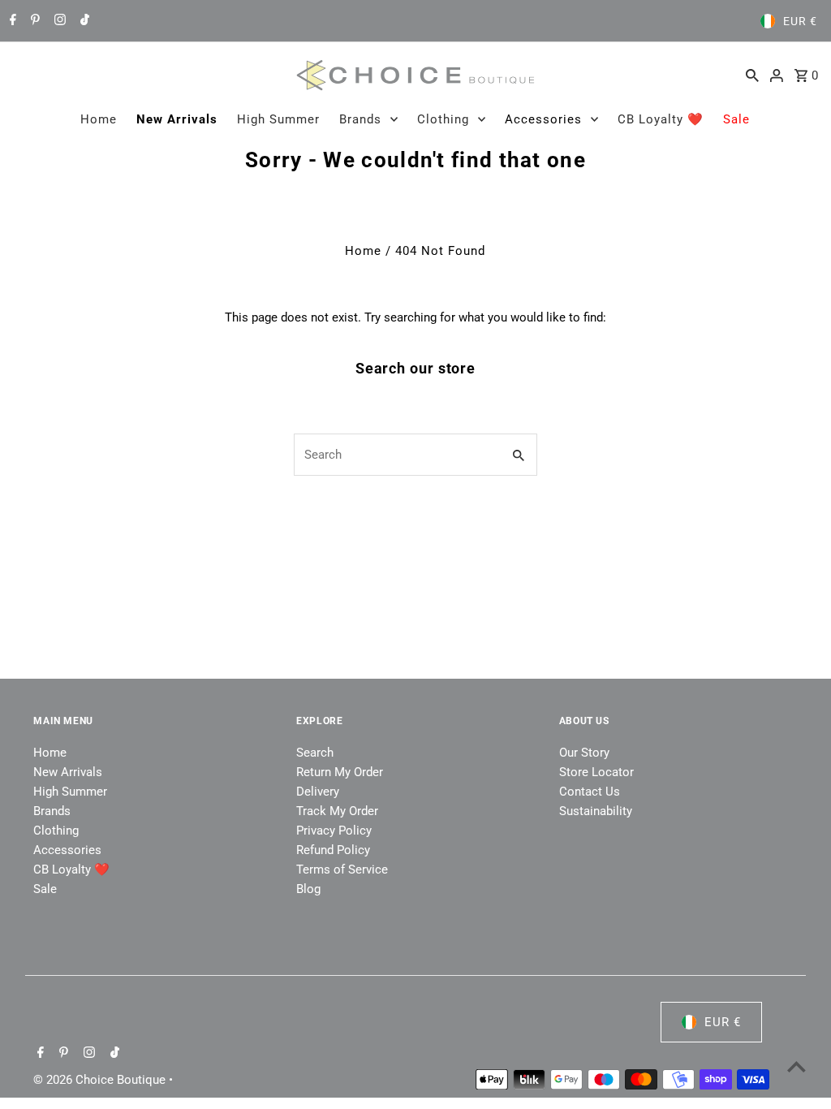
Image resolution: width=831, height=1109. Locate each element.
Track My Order (337, 811)
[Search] (752, 74)
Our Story (584, 752)
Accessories (543, 119)
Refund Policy (333, 850)
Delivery (317, 791)
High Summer (278, 119)
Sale (736, 119)
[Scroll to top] (796, 1066)
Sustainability (595, 811)
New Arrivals (176, 119)
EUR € (800, 21)
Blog (308, 889)
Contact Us (589, 791)
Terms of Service (342, 869)
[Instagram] (58, 21)
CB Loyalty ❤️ (661, 119)
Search (315, 752)
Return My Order (339, 772)
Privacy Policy (334, 830)
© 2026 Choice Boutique (101, 1079)
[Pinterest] (33, 21)
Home (98, 119)
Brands (360, 119)
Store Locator (596, 772)
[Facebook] (11, 21)
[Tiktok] (82, 21)
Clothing (443, 119)
